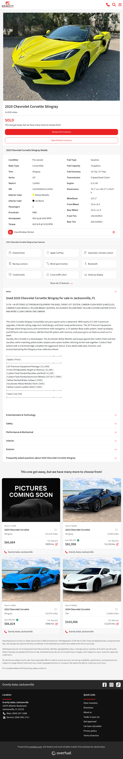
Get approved (90, 721)
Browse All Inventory (61, 132)
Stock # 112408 (10, 526)
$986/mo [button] (51, 622)
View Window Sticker (24, 232)
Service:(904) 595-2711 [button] (18, 717)
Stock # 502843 (71, 526)
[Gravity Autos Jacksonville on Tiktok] (117, 684)
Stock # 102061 (10, 605)
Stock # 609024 (71, 605)
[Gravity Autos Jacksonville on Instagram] (110, 684)
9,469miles (113, 534)
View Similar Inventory (61, 140)
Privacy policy (90, 730)
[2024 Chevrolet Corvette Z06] (92, 580)
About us (88, 712)
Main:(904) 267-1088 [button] (17, 713)
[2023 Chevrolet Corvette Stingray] (92, 500)
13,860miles (112, 613)
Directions (88, 707)
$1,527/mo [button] (112, 622)
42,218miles (51, 534)
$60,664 (9, 542)
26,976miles (51, 613)
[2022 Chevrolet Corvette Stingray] (31, 580)
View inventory (91, 703)
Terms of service (91, 735)
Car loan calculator (93, 726)
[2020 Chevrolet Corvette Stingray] (31, 500)
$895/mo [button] (51, 542)
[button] (108, 5)
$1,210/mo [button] (112, 542)
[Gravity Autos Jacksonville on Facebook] (103, 684)
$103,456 (71, 622)
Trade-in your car (92, 717)
